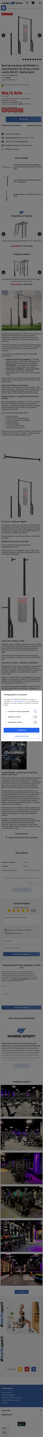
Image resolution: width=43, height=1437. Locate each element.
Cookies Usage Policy (19, 701)
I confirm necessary (21, 736)
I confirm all (21, 730)
